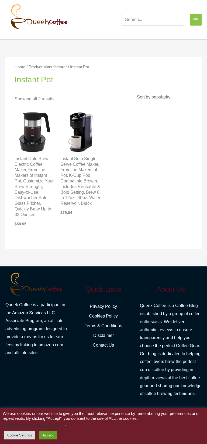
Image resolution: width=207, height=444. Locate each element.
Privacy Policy (103, 306)
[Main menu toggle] (196, 20)
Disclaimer (103, 335)
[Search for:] (153, 19)
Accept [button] (48, 435)
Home (20, 67)
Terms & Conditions (103, 325)
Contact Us (103, 345)
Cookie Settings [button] (19, 435)
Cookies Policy (103, 316)
